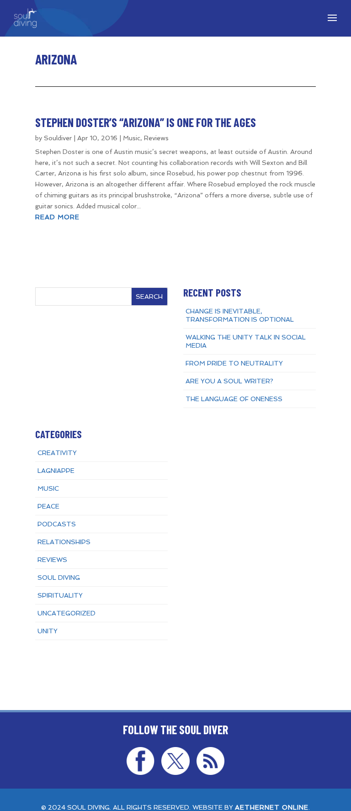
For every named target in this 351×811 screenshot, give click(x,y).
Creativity (57, 452)
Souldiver (58, 138)
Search (149, 296)
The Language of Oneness (234, 399)
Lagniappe (55, 470)
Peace (48, 506)
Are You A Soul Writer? (229, 381)
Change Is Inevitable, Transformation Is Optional (240, 315)
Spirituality (60, 595)
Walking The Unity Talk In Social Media (246, 341)
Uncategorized (66, 613)
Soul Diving (58, 577)
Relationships (63, 542)
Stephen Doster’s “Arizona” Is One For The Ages (145, 122)
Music (131, 138)
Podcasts (56, 524)
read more (57, 217)
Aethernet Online (271, 807)
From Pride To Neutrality (234, 363)
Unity (47, 631)
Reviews (156, 138)
